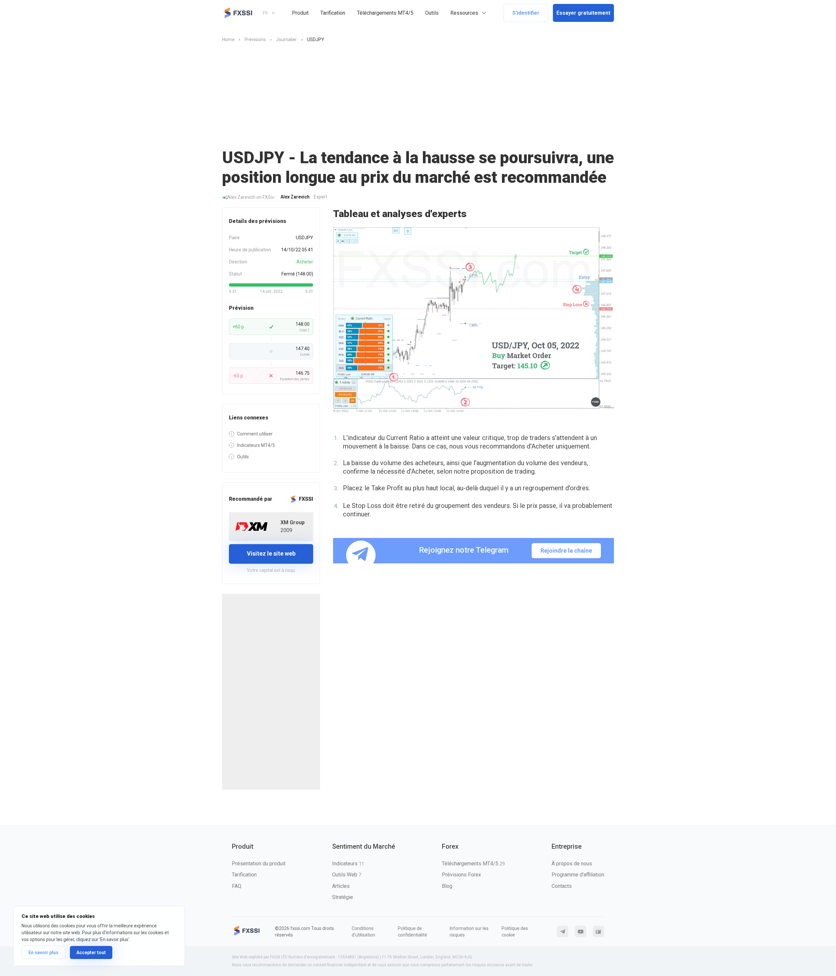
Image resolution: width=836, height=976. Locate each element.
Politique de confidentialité (412, 931)
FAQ (236, 886)
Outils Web (346, 875)
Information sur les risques (469, 931)
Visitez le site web (271, 553)
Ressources (464, 13)
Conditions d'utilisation (363, 931)
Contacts (562, 886)
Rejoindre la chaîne (566, 550)
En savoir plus (43, 952)
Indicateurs (348, 863)
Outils (432, 13)
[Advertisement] (418, 92)
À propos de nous (572, 863)
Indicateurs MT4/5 (256, 445)
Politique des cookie (515, 931)
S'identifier (525, 13)
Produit (300, 13)
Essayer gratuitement (583, 13)
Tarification (332, 13)
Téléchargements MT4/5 (385, 13)
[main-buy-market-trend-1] (473, 320)
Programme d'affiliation (578, 875)
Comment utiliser (255, 433)
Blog (447, 886)
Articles (341, 886)
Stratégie (342, 897)
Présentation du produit (258, 863)
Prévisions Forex (461, 875)
